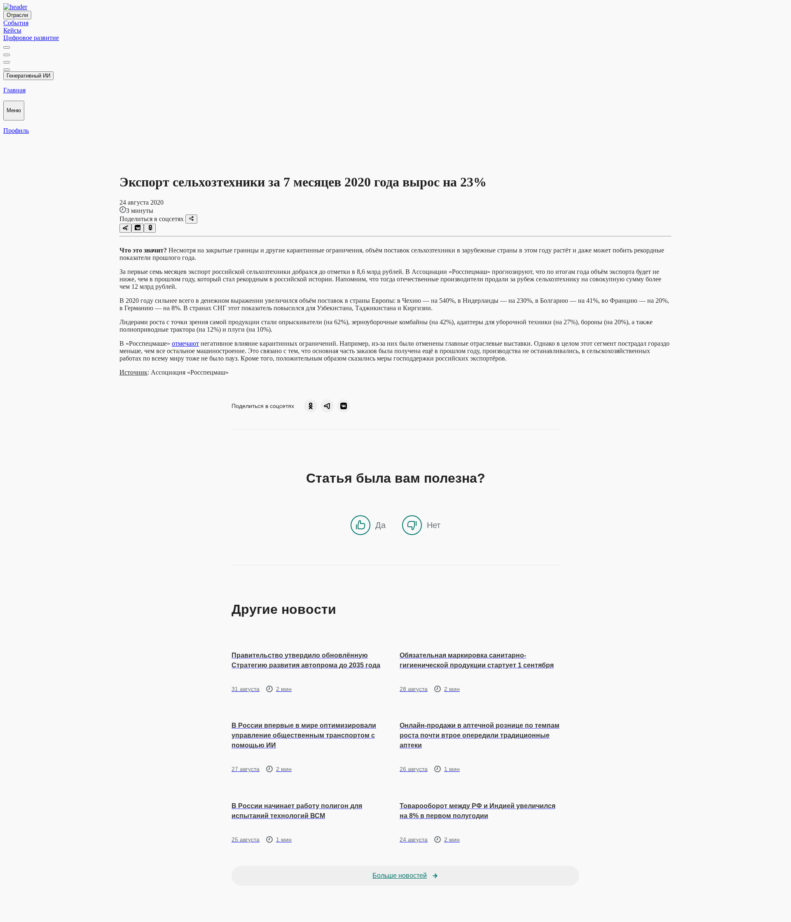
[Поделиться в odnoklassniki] (150, 228)
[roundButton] (310, 406)
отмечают (185, 343)
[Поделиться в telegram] (125, 228)
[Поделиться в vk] (137, 228)
